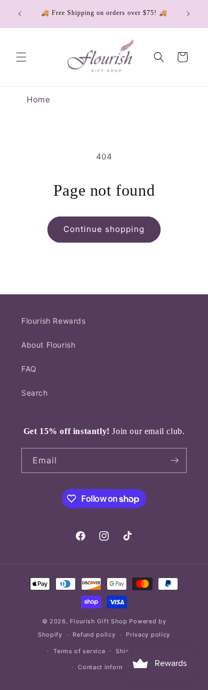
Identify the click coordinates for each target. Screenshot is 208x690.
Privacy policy (148, 634)
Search (34, 392)
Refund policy (94, 634)
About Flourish (48, 344)
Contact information (109, 667)
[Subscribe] (174, 460)
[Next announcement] (188, 14)
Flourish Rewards (53, 320)
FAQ (29, 368)
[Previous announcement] (19, 14)
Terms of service (79, 651)
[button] (21, 57)
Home (38, 99)
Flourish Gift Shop (98, 621)
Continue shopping (104, 229)
